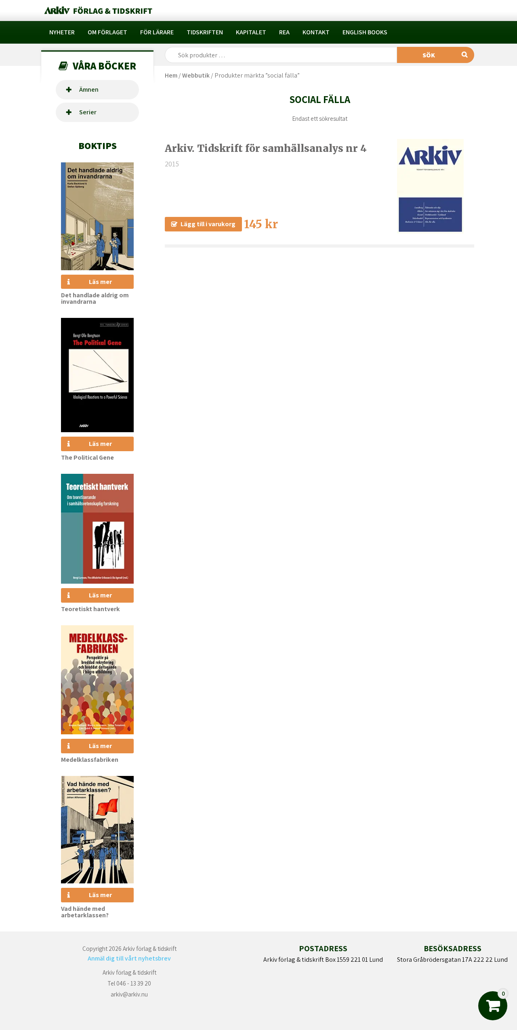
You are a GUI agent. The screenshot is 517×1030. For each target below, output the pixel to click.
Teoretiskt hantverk (90, 609)
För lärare (157, 32)
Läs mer (100, 281)
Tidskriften (205, 32)
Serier (88, 112)
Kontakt (316, 32)
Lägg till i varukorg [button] (208, 224)
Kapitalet (251, 32)
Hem (171, 75)
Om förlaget (107, 32)
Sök (428, 55)
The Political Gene (87, 457)
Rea (284, 32)
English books (365, 32)
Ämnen (89, 89)
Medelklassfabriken (89, 759)
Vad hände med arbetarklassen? (85, 911)
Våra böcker (104, 65)
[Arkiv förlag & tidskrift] (97, 10)
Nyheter (62, 32)
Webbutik (196, 75)
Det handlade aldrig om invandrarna (95, 298)
